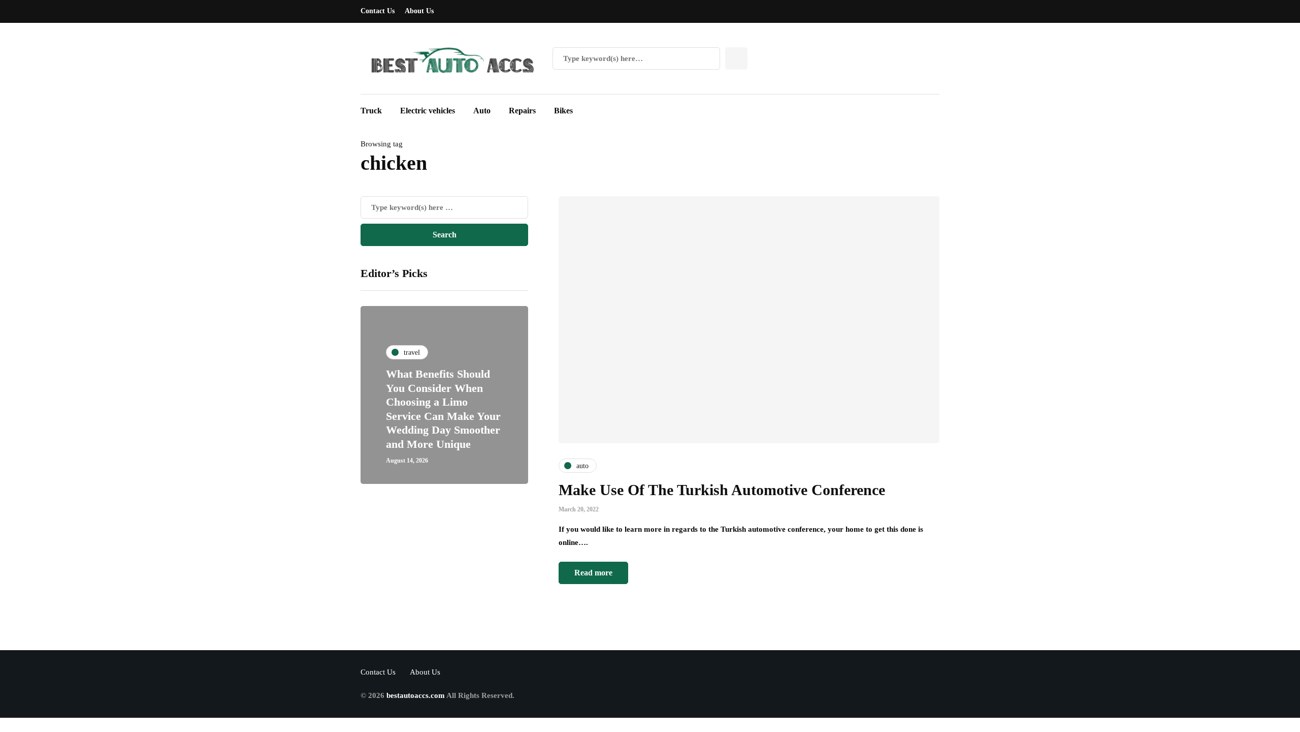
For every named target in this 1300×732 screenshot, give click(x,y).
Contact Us (378, 11)
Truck (371, 110)
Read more (593, 572)
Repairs (522, 110)
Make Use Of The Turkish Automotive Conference (722, 489)
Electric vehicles (427, 110)
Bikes (563, 110)
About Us (419, 11)
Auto (482, 110)
